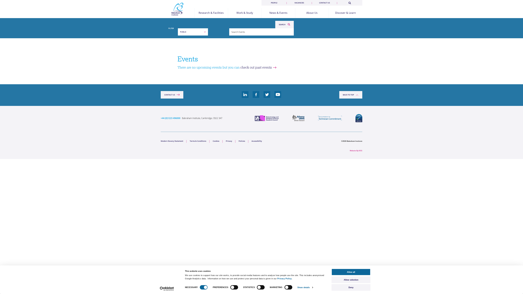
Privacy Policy (284, 278)
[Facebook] (256, 96)
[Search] (349, 2)
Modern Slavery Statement (172, 141)
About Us (311, 13)
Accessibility (257, 141)
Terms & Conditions (198, 141)
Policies (242, 141)
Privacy (229, 141)
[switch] (234, 287)
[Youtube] (277, 96)
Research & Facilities (211, 13)
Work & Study (244, 13)
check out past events (256, 67)
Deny (351, 287)
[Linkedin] (245, 96)
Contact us (324, 2)
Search (282, 24)
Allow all (351, 272)
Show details (303, 287)
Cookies (216, 141)
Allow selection (351, 280)
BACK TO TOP (348, 95)
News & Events (278, 13)
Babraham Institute (177, 9)
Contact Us (169, 95)
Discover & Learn (345, 13)
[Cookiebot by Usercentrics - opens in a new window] (167, 289)
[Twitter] (267, 96)
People (274, 2)
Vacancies (299, 2)
